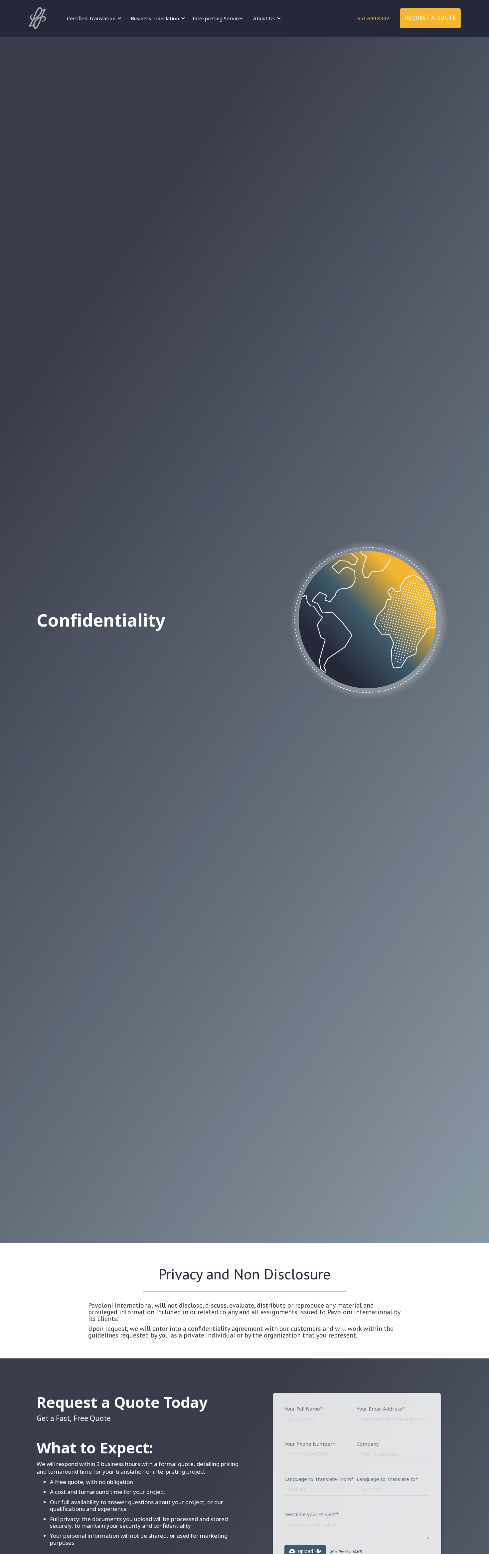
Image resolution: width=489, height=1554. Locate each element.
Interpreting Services (218, 18)
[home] (37, 18)
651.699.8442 (373, 18)
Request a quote (430, 17)
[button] (93, 18)
